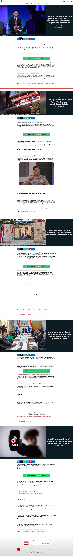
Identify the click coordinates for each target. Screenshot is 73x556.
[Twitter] (51, 549)
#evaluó (34, 83)
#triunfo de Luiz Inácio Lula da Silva (49, 83)
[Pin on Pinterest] (30, 39)
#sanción (42, 531)
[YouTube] (55, 549)
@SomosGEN (37, 412)
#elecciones (38, 83)
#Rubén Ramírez (23, 83)
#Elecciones (28, 211)
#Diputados (22, 418)
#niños (34, 531)
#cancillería (32, 418)
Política (59, 97)
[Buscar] (71, 1)
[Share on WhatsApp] (24, 39)
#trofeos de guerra (45, 418)
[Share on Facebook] (18, 39)
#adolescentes (38, 531)
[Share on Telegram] (27, 39)
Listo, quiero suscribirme (45, 543)
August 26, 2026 (42, 414)
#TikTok (31, 531)
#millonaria (28, 531)
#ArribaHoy (27, 405)
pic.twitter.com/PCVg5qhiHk (39, 413)
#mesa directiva (27, 418)
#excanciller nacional (30, 83)
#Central (24, 211)
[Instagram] (53, 549)
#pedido (36, 418)
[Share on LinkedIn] (33, 39)
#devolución (39, 418)
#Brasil (42, 83)
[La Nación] (4, 1)
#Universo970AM (32, 413)
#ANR (22, 211)
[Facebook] (49, 549)
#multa (25, 531)
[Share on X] (21, 39)
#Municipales (33, 211)
